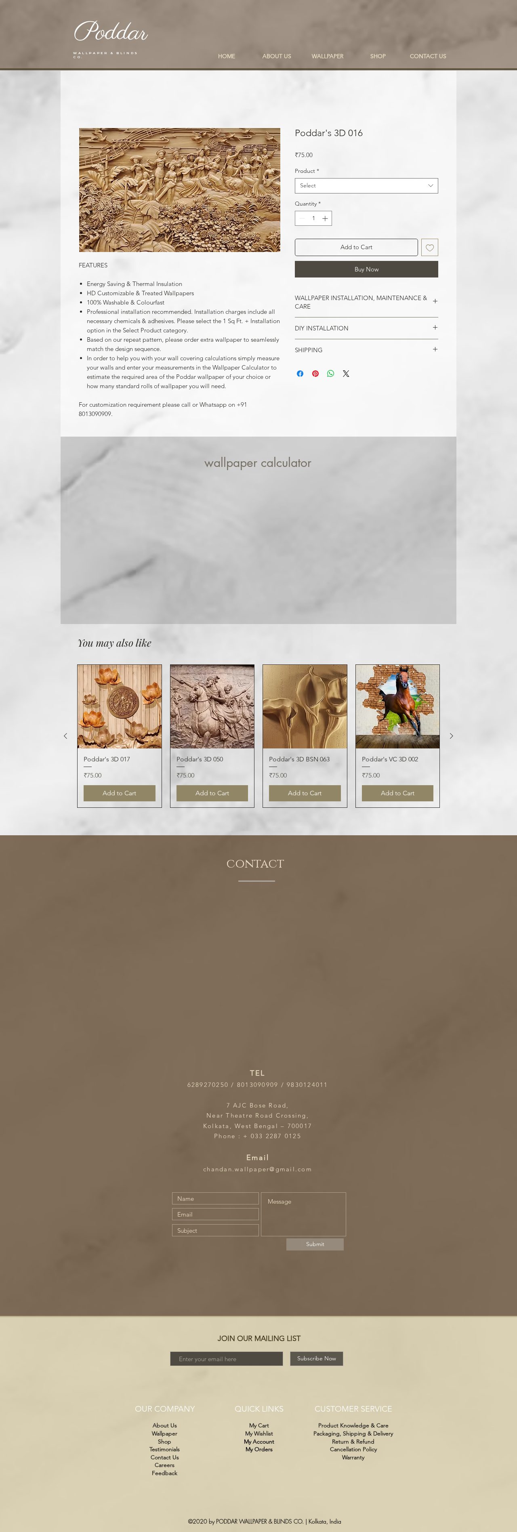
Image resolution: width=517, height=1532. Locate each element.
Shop (164, 1441)
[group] (258, 736)
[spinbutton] (313, 218)
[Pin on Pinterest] (315, 373)
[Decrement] (301, 218)
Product (307, 170)
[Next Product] (451, 736)
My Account (259, 1441)
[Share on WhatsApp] (331, 373)
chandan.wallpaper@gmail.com (257, 1169)
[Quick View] (120, 707)
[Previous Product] (65, 736)
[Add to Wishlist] (430, 247)
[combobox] (366, 185)
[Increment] (326, 218)
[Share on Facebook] (300, 373)
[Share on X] (346, 373)
